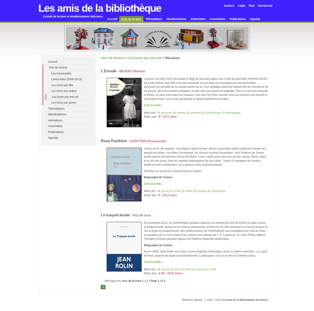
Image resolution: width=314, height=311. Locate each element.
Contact (229, 5)
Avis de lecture (131, 18)
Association (217, 18)
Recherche (265, 5)
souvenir (195, 112)
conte (177, 190)
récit (177, 269)
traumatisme (213, 112)
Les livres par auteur (64, 90)
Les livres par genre (63, 102)
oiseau (181, 112)
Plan (251, 5)
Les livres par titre (62, 85)
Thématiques (154, 18)
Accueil (112, 18)
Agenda (255, 18)
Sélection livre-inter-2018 (200, 269)
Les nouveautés (61, 73)
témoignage (233, 112)
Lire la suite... (153, 105)
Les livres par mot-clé (65, 96)
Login (241, 5)
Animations (198, 18)
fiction (189, 190)
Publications (238, 18)
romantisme (218, 190)
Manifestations (176, 18)
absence (166, 112)
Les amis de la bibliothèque (99, 8)
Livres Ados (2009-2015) (66, 79)
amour (165, 190)
